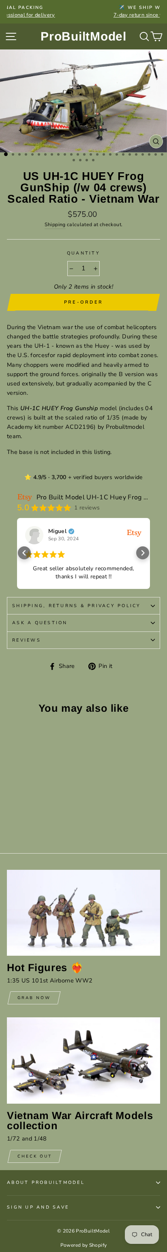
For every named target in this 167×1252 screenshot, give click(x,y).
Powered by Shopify (83, 1245)
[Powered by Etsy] (134, 533)
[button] (24, 552)
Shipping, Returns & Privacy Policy (76, 606)
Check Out (34, 1156)
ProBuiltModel (83, 36)
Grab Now (34, 998)
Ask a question (40, 623)
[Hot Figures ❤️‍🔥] (83, 913)
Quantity (83, 253)
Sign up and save (38, 1207)
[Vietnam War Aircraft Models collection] (83, 1060)
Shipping (55, 224)
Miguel (57, 531)
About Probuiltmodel (46, 1182)
